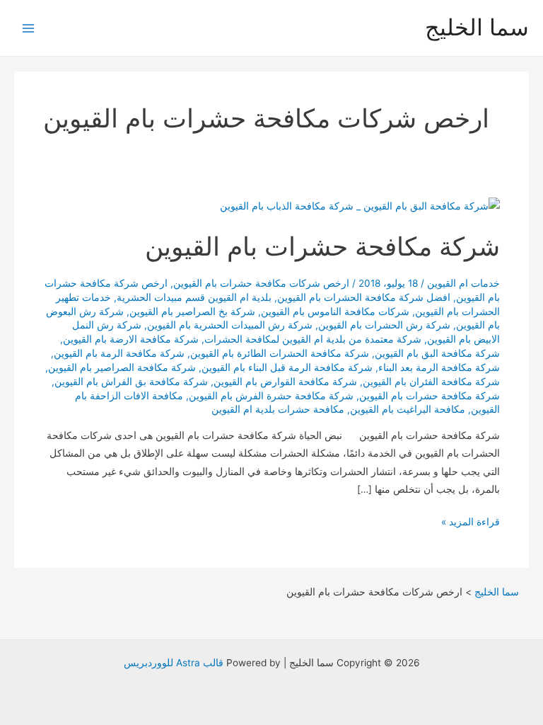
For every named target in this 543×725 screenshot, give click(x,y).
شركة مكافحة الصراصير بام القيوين (122, 367)
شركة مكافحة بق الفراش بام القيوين (131, 381)
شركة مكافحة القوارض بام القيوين (285, 381)
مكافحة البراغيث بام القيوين (407, 409)
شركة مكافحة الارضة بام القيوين (131, 339)
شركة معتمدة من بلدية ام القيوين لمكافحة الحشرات (312, 339)
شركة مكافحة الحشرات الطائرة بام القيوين (279, 353)
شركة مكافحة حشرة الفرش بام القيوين (271, 395)
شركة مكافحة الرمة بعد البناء (439, 367)
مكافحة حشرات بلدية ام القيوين (277, 409)
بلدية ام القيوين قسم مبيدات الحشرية (194, 297)
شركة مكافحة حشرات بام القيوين (322, 246)
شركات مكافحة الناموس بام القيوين (335, 311)
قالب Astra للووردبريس (173, 662)
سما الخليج (477, 27)
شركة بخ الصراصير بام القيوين (192, 311)
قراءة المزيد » (470, 523)
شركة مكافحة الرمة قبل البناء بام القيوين (287, 367)
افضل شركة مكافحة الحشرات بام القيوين (363, 297)
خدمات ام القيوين (463, 283)
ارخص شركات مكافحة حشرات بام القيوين (261, 283)
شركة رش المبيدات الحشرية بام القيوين (230, 325)
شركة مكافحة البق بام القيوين (437, 353)
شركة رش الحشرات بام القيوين (384, 325)
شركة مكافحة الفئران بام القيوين (431, 381)
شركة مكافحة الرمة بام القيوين (119, 353)
